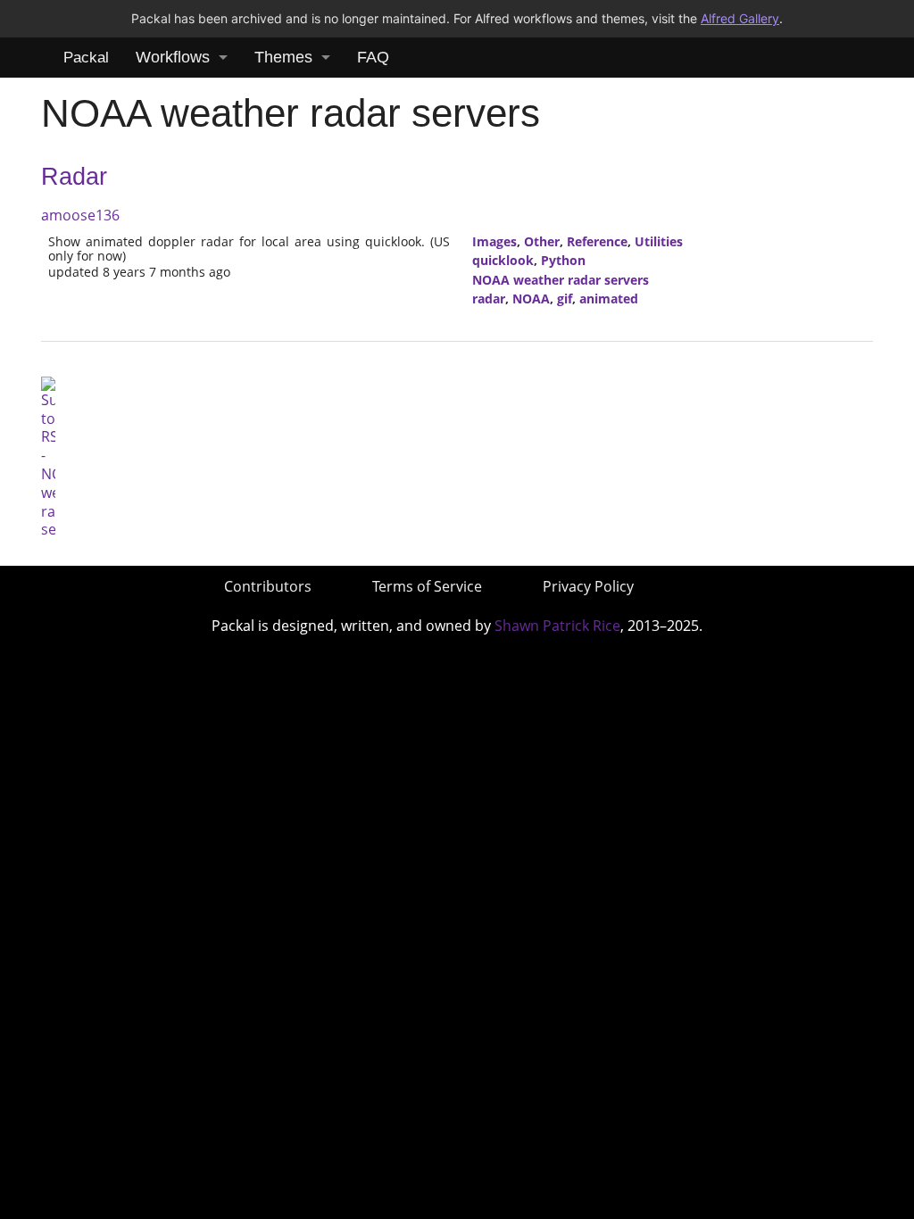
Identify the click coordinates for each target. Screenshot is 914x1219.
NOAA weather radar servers (560, 279)
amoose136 (80, 215)
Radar (74, 176)
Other (542, 241)
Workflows (173, 57)
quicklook (503, 260)
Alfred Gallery (740, 18)
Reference (597, 241)
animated (608, 298)
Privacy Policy (588, 586)
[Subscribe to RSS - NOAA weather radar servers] (48, 456)
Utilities (659, 241)
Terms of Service (427, 586)
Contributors (268, 586)
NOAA (531, 298)
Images (494, 241)
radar (488, 298)
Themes (283, 57)
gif (564, 298)
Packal (86, 57)
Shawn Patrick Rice (557, 625)
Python (563, 260)
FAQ (373, 57)
